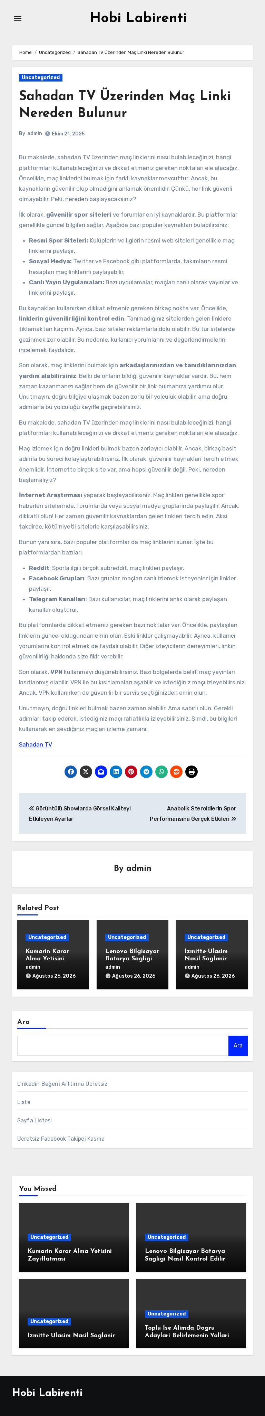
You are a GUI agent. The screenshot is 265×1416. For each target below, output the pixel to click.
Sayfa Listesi (34, 1120)
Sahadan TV (35, 744)
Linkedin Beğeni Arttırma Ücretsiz (62, 1084)
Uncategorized (41, 77)
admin (34, 133)
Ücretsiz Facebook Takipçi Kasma (61, 1138)
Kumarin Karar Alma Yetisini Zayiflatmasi (47, 959)
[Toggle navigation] (17, 19)
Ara (23, 1022)
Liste (23, 1102)
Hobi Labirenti (138, 19)
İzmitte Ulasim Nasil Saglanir (71, 1336)
